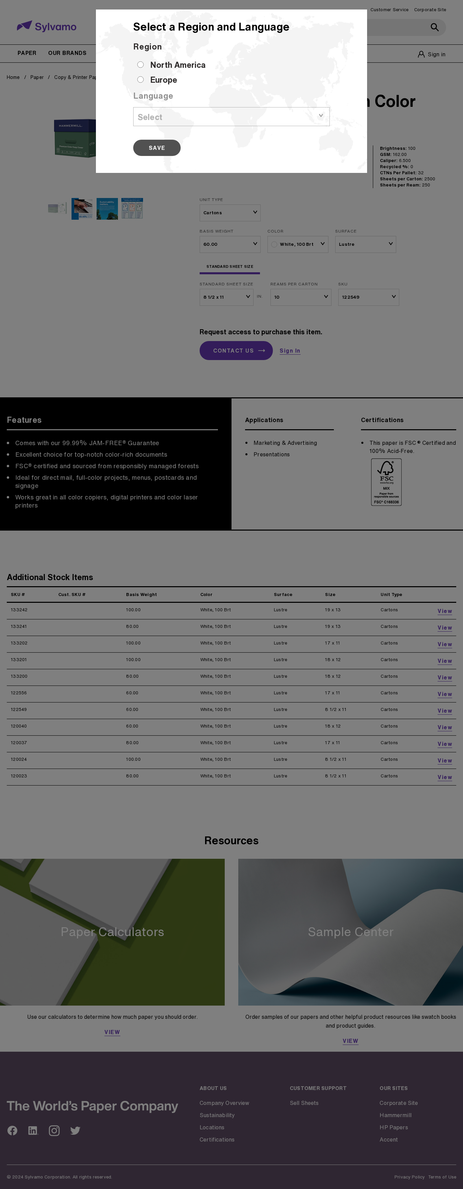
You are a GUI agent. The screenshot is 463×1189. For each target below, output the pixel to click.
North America (178, 65)
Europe (163, 80)
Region (147, 46)
